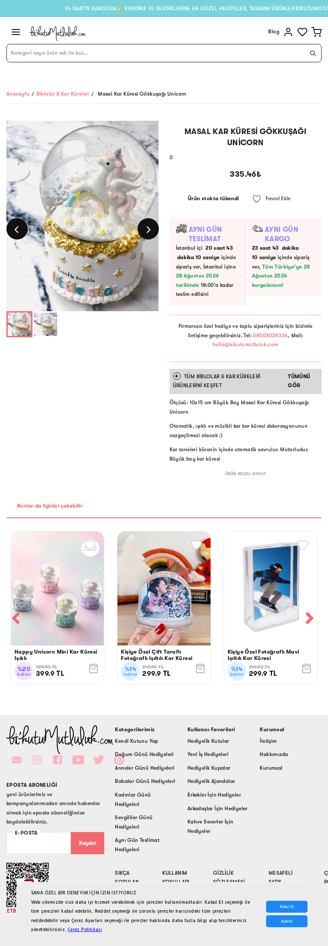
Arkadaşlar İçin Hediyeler (217, 809)
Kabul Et (287, 907)
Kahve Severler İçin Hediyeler (210, 826)
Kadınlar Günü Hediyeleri (133, 799)
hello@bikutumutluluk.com (245, 344)
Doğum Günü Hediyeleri (144, 754)
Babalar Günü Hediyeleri (145, 781)
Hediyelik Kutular (208, 741)
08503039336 (270, 336)
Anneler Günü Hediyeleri (144, 768)
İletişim (268, 741)
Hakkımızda (274, 754)
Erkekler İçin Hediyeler (214, 795)
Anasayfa (17, 94)
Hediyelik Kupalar (209, 768)
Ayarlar (287, 921)
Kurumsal (271, 768)
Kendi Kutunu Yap (136, 741)
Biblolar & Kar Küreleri (62, 94)
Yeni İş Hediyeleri (207, 754)
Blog (273, 32)
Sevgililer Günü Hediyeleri (133, 822)
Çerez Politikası (84, 929)
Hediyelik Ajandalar (211, 781)
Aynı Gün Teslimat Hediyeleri (137, 845)
